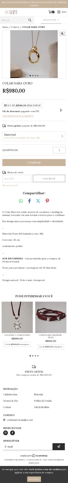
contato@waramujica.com (20, 419)
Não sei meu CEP (10, 185)
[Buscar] (29, 20)
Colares (15, 27)
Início (5, 27)
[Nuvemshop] (34, 457)
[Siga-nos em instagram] (5, 432)
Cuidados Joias (10, 394)
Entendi (34, 479)
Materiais (38, 394)
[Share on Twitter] (38, 201)
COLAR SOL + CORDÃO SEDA (17, 335)
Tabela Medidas (41, 407)
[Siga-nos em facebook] (12, 432)
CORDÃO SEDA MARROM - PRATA (51, 336)
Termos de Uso (10, 400)
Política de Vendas (43, 400)
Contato (7, 407)
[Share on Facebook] (29, 201)
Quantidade (10, 150)
